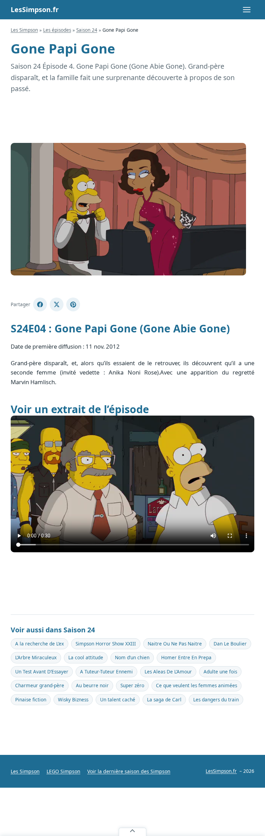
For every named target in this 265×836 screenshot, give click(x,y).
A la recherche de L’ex (39, 644)
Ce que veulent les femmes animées (196, 685)
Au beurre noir (92, 685)
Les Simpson (24, 30)
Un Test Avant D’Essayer (41, 672)
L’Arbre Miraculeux (36, 657)
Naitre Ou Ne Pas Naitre (175, 644)
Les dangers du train (216, 700)
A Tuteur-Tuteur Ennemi (106, 672)
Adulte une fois (220, 672)
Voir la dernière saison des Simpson (128, 771)
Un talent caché (117, 700)
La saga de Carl (164, 700)
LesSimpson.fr (35, 9)
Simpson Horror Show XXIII (106, 644)
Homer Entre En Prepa (186, 657)
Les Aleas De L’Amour (168, 672)
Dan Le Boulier (230, 644)
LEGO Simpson (63, 771)
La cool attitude (85, 657)
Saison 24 (86, 30)
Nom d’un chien (132, 657)
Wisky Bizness (73, 700)
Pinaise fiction (30, 700)
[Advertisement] (133, 118)
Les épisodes (57, 30)
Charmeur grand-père (39, 685)
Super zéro (132, 685)
